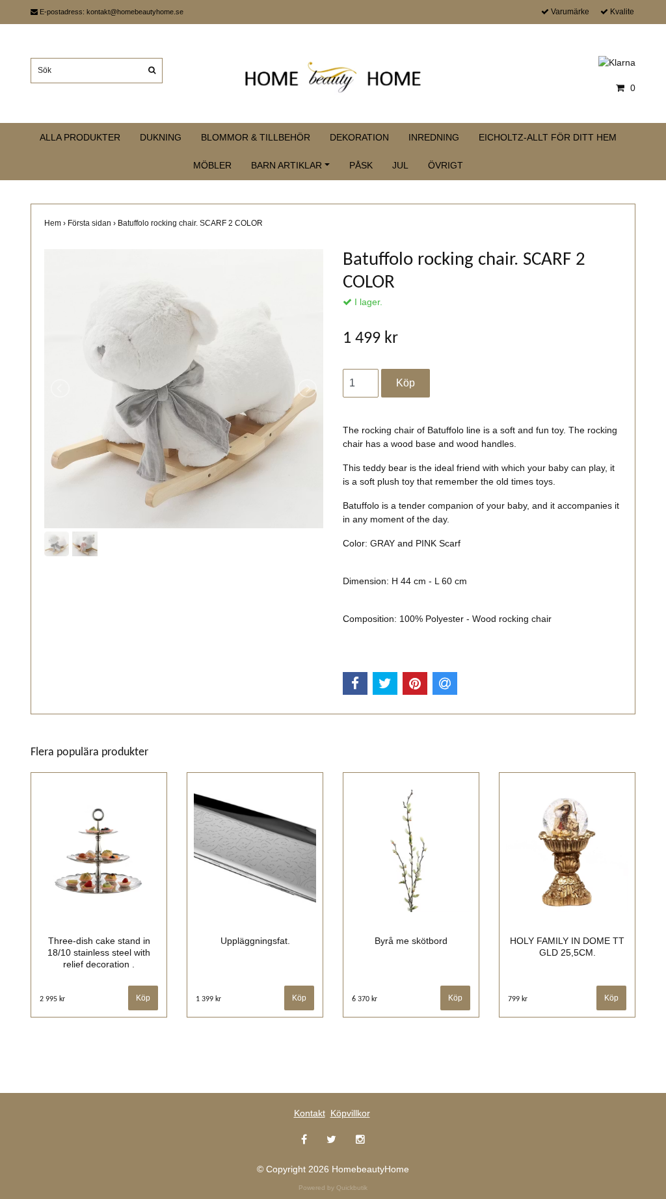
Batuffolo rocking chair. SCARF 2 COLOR (191, 223)
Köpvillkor (350, 1113)
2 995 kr (52, 999)
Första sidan (93, 223)
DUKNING (160, 137)
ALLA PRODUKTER (80, 137)
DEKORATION (359, 137)
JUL (400, 165)
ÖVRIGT (445, 165)
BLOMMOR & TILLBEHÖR (255, 137)
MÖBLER (212, 165)
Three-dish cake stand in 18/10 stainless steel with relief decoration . (98, 952)
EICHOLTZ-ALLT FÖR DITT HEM (548, 137)
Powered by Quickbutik (333, 1187)
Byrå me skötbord (411, 941)
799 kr (517, 999)
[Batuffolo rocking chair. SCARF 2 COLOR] (183, 388)
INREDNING (433, 137)
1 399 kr (208, 999)
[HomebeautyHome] (333, 75)
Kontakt (309, 1113)
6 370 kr (364, 999)
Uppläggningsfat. (255, 941)
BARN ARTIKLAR (286, 165)
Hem (56, 223)
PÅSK (361, 165)
